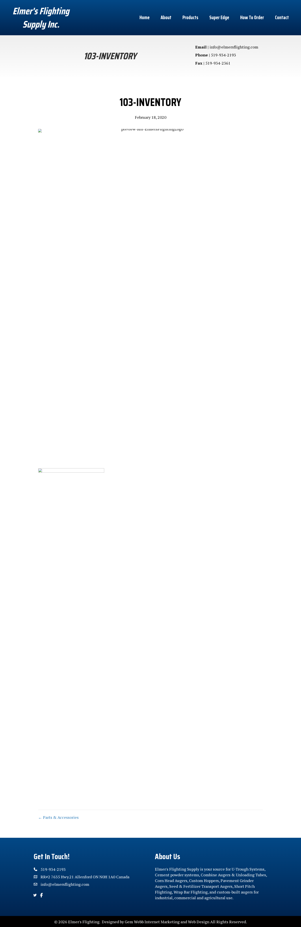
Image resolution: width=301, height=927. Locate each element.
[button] (35, 895)
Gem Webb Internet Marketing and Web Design (167, 921)
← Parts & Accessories (58, 817)
